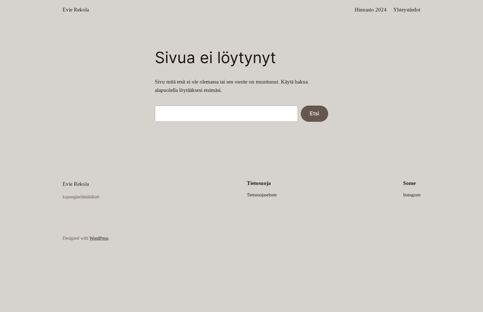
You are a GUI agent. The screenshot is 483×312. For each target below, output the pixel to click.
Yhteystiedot (406, 10)
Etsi (314, 113)
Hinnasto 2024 (371, 10)
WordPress (98, 238)
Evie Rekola (76, 10)
